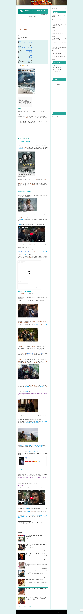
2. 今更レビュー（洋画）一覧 (56, 67)
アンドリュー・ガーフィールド (27, 47)
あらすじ (20, 99)
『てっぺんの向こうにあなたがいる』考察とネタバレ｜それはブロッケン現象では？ (59, 57)
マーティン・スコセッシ (28, 42)
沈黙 (26, 457)
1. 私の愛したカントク (55, 65)
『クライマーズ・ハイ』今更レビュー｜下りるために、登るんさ (59, 34)
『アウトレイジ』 (39, 353)
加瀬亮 (31, 55)
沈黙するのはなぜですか (23, 104)
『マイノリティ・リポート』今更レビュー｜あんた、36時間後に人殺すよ (59, 53)
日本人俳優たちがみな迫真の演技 (25, 103)
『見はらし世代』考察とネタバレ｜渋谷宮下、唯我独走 (58, 16)
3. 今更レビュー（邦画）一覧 (56, 69)
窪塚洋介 (30, 51)
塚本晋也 (30, 52)
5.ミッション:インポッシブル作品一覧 (58, 73)
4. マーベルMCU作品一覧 (56, 71)
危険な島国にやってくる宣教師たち (25, 102)
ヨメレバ (29, 458)
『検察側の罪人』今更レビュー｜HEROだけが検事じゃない (59, 30)
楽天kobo (32, 461)
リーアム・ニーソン (29, 50)
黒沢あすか (30, 61)
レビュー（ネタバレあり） (23, 100)
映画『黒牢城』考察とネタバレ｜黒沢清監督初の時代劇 (59, 43)
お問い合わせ (26, 612)
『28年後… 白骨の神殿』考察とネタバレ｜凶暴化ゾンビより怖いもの (59, 39)
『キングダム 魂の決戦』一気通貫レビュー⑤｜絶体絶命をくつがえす (59, 25)
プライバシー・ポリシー (20, 612)
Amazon (35, 461)
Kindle (39, 461)
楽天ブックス (27, 461)
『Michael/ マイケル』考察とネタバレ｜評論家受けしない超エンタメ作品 (59, 48)
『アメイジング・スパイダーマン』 (26, 251)
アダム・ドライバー (21, 522)
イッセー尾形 (35, 522)
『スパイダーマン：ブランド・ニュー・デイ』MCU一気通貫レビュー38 (58, 20)
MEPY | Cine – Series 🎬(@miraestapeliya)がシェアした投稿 (29, 287)
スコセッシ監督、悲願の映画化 (24, 101)
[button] (65, 8)
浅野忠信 (30, 57)
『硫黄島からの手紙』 (30, 353)
